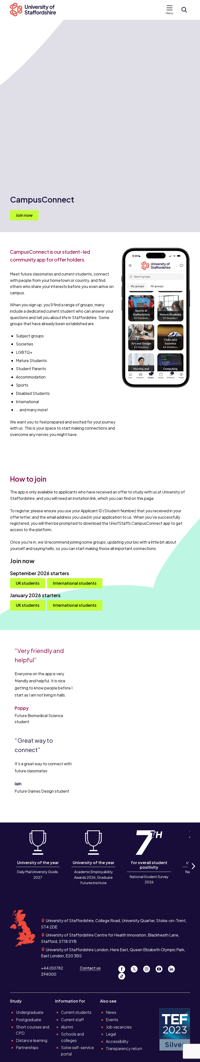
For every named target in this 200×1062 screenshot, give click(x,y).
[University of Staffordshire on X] (136, 968)
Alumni (67, 1026)
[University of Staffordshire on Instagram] (148, 968)
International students (75, 583)
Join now (24, 215)
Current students (76, 1012)
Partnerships (27, 1047)
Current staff (72, 1019)
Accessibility (117, 1041)
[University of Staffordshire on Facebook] (123, 968)
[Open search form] (184, 10)
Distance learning (31, 1040)
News (111, 1012)
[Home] (35, 10)
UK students (28, 583)
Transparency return (124, 1048)
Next (193, 871)
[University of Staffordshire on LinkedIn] (173, 968)
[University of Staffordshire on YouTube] (161, 968)
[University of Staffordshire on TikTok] (123, 975)
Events (112, 1019)
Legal (111, 1034)
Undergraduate (29, 1012)
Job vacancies (119, 1026)
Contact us (90, 968)
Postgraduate (28, 1019)
